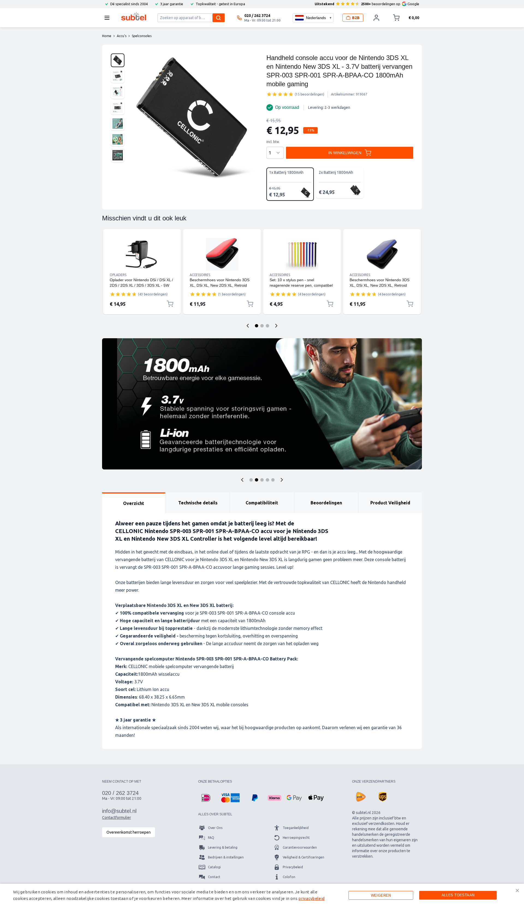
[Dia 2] (262, 325)
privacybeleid (311, 898)
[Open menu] (108, 17)
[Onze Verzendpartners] (361, 796)
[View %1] (117, 60)
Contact (214, 877)
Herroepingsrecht (296, 837)
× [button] (517, 890)
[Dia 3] (267, 325)
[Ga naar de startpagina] (133, 16)
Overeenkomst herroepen (128, 832)
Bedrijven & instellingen (226, 857)
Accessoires (200, 275)
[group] (280, 94)
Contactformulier (116, 817)
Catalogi (214, 867)
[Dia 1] (256, 325)
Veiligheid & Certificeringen (303, 857)
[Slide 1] (251, 479)
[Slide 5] (273, 479)
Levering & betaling (222, 847)
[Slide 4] (267, 479)
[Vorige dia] (248, 326)
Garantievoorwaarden (300, 847)
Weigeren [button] (381, 895)
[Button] (242, 480)
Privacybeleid (293, 867)
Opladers (118, 275)
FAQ (211, 837)
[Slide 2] (256, 479)
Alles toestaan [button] (458, 895)
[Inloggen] (376, 17)
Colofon (289, 877)
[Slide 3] (262, 479)
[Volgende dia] (276, 326)
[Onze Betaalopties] (205, 798)
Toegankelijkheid (296, 828)
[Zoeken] (219, 17)
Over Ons (215, 828)
